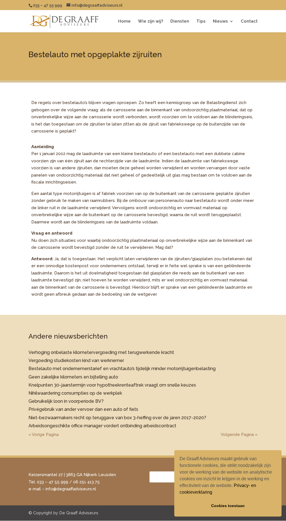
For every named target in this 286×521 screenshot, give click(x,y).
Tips (201, 21)
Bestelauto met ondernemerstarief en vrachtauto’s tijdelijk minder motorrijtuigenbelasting (122, 368)
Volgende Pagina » (239, 434)
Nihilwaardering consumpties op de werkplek (75, 393)
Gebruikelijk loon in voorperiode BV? (66, 401)
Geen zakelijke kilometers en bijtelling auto (73, 377)
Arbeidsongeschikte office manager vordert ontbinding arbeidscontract (102, 425)
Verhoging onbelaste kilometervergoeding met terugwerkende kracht (101, 352)
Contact (249, 21)
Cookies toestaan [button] (228, 505)
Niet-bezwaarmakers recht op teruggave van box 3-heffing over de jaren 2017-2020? (117, 417)
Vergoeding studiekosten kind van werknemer (76, 360)
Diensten (179, 21)
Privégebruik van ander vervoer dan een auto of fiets (83, 409)
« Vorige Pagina (43, 434)
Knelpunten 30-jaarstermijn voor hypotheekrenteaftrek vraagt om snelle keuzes (112, 385)
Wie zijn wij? (150, 21)
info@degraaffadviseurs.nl (71, 488)
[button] (214, 493)
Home (124, 21)
